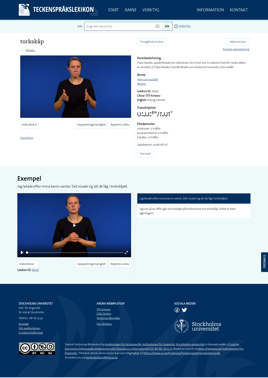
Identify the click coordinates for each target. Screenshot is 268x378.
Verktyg (150, 10)
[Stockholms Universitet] (211, 326)
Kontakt (239, 10)
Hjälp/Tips (185, 26)
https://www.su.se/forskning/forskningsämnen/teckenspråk (181, 353)
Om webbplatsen (29, 328)
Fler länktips (104, 324)
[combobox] (123, 26)
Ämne (131, 10)
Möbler (141, 84)
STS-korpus (103, 309)
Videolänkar (29, 124)
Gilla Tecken (104, 314)
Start (113, 10)
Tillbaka (30, 50)
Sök (167, 26)
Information (210, 10)
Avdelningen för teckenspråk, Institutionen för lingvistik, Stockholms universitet (155, 344)
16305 (35, 270)
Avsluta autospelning (236, 49)
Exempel (145, 153)
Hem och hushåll (147, 79)
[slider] (74, 252)
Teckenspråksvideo (108, 318)
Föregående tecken (152, 42)
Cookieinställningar (31, 333)
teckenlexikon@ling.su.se (102, 357)
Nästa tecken (238, 42)
